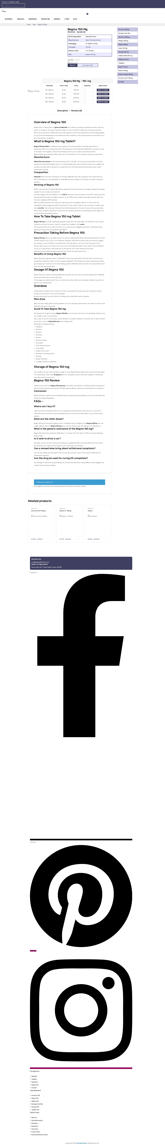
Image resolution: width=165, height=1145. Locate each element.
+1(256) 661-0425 (13, 2)
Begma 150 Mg (74, 62)
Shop (34, 24)
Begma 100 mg (56, 426)
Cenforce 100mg (123, 29)
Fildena (90, 511)
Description (62, 110)
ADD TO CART (103, 90)
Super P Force (122, 67)
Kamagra (121, 82)
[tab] (62, 110)
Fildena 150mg (123, 70)
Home (29, 24)
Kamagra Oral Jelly (124, 33)
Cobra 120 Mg (122, 48)
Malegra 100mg (123, 41)
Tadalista (121, 63)
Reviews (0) (76, 110)
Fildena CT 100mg (65, 511)
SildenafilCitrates (81, 1143)
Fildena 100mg (123, 44)
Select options (49, 538)
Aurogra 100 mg (123, 52)
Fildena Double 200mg (125, 74)
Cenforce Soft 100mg (38, 511)
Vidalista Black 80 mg (125, 56)
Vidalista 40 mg (123, 59)
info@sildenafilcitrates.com (40, 562)
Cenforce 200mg (123, 37)
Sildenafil (77, 60)
